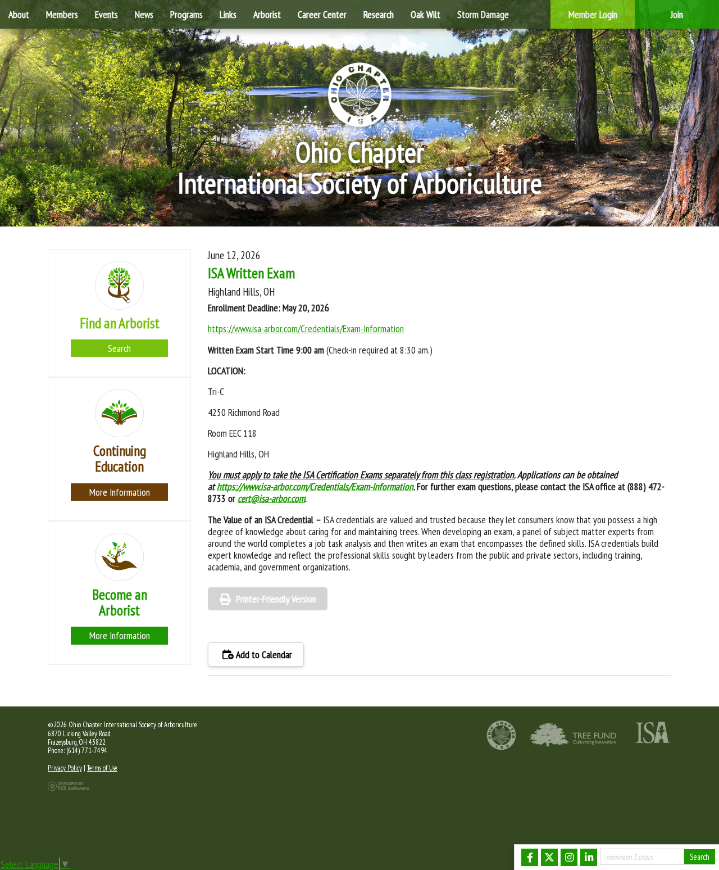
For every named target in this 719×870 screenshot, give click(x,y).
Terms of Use (102, 768)
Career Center (322, 14)
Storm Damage (483, 14)
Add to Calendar (263, 654)
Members (62, 14)
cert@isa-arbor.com (271, 498)
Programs (186, 14)
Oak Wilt (425, 14)
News (144, 14)
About (18, 14)
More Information (119, 492)
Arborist (267, 14)
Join (677, 14)
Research (378, 14)
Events (106, 14)
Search (119, 348)
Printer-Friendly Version (276, 598)
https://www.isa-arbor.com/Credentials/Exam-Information (306, 328)
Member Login (592, 14)
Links (228, 14)
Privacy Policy (65, 768)
